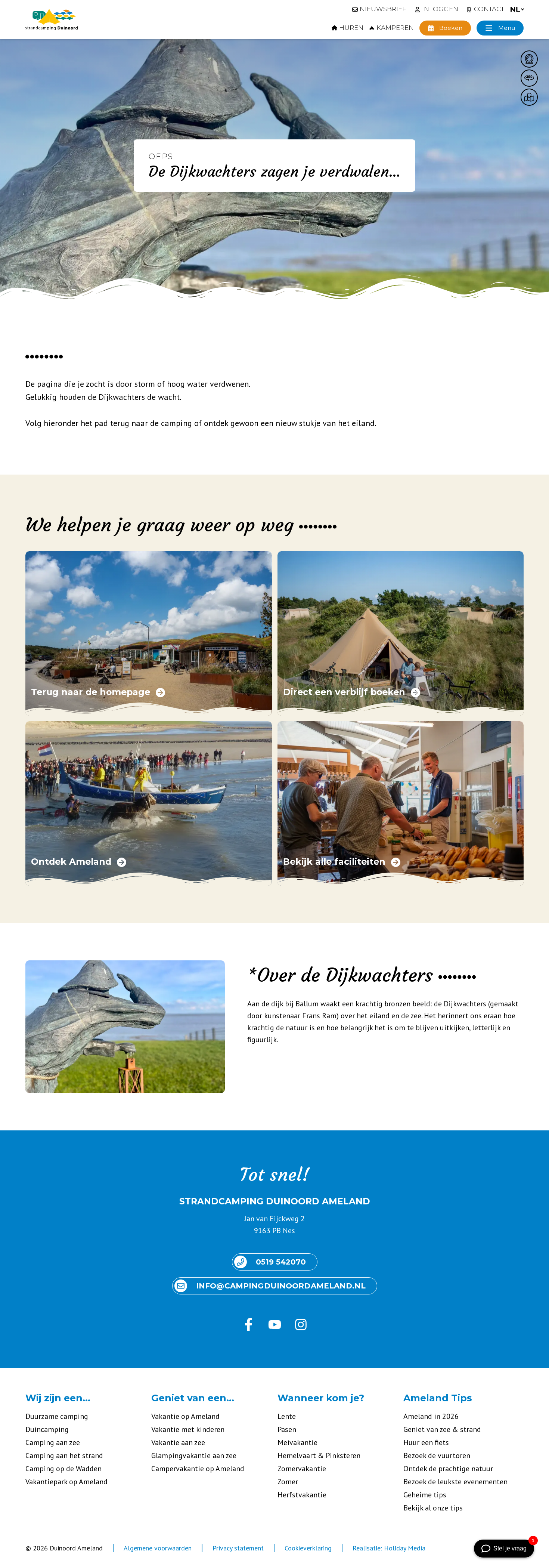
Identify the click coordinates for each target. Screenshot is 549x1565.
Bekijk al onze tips (433, 1508)
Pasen (286, 1429)
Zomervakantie (301, 1468)
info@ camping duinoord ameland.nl (281, 1285)
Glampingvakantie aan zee (193, 1455)
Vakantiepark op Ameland (66, 1482)
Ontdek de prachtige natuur (448, 1468)
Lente (286, 1416)
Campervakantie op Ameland (197, 1468)
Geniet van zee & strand (442, 1429)
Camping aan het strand (64, 1455)
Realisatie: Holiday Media (389, 1548)
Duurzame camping (56, 1416)
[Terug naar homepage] (51, 20)
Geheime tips (424, 1495)
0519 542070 (281, 1261)
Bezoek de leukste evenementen (455, 1482)
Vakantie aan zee (178, 1442)
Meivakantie (297, 1442)
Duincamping (47, 1429)
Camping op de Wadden (63, 1468)
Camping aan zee (52, 1442)
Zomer (287, 1482)
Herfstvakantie (301, 1495)
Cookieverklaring (308, 1548)
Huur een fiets (426, 1442)
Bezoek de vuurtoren (436, 1455)
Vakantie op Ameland (185, 1416)
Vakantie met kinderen (187, 1429)
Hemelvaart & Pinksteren (318, 1455)
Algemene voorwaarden (158, 1548)
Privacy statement (238, 1548)
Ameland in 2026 (431, 1416)
